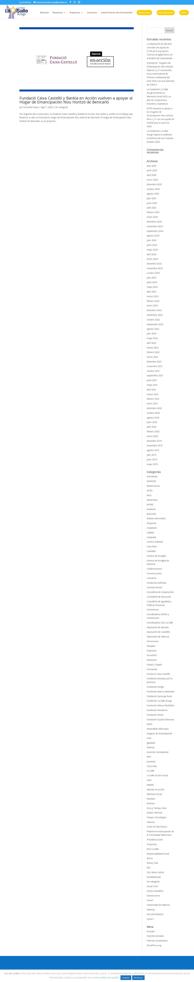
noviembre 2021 (155, 366)
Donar (184, 12)
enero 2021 (152, 403)
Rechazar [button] (138, 977)
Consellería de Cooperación (160, 592)
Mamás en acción (155, 789)
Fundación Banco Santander (160, 691)
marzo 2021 (153, 394)
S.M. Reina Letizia (155, 872)
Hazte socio (144, 12)
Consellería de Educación (159, 596)
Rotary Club (152, 862)
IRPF (149, 756)
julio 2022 (151, 333)
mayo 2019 (152, 464)
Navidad (151, 798)
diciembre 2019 (154, 440)
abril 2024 (151, 254)
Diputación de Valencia (158, 636)
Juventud (151, 761)
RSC (149, 867)
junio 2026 (152, 170)
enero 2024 (152, 258)
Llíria (149, 780)
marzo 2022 (153, 347)
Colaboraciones (154, 568)
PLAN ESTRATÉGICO (157, 826)
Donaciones (153, 641)
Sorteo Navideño (155, 890)
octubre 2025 (153, 189)
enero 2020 (152, 436)
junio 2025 (152, 203)
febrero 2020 (153, 431)
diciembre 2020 (154, 408)
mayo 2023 (152, 286)
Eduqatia (151, 645)
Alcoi (149, 495)
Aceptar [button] (125, 977)
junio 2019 (152, 459)
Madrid (150, 784)
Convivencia (152, 609)
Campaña (151, 537)
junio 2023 (152, 282)
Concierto (151, 578)
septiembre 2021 (155, 375)
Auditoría (151, 509)
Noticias (44, 13)
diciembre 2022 (154, 310)
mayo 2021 (152, 384)
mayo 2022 (152, 338)
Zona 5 (150, 918)
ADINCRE (151, 481)
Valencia (151, 909)
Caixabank (152, 527)
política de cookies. (110, 977)
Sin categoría (61, 107)
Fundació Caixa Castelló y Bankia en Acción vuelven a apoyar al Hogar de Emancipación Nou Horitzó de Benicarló (75, 100)
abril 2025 (151, 207)
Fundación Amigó (155, 686)
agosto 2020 (153, 417)
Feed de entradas (155, 935)
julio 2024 (151, 240)
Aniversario (152, 499)
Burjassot (151, 523)
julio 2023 (151, 277)
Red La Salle (153, 849)
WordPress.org (154, 945)
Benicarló (151, 513)
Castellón (151, 551)
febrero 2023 (153, 301)
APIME (150, 504)
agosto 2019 (153, 450)
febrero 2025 (153, 212)
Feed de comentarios (157, 940)
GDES (149, 724)
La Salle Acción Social (157, 775)
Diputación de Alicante (158, 627)
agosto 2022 (153, 328)
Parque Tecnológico (156, 817)
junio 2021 (152, 380)
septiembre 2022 (155, 324)
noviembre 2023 (155, 268)
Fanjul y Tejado (154, 664)
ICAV (149, 738)
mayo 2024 (152, 249)
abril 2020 (151, 426)
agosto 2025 (153, 193)
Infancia (150, 747)
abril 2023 (151, 291)
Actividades (152, 476)
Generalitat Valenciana (158, 728)
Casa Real (151, 546)
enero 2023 (152, 305)
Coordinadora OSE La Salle (160, 622)
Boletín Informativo (156, 518)
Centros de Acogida (156, 555)
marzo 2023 (153, 296)
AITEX (149, 490)
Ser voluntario (165, 12)
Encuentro (152, 655)
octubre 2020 (153, 412)
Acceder (151, 931)
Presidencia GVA (155, 839)
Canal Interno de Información (116, 13)
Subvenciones (153, 895)
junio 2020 (152, 422)
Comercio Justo (154, 573)
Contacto (92, 13)
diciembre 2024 (154, 221)
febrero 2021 (153, 398)
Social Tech (152, 886)
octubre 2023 (153, 273)
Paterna (150, 822)
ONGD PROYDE (154, 812)
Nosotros (58, 13)
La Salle (150, 770)
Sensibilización (154, 877)
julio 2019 (151, 454)
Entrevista (151, 659)
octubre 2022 (153, 319)
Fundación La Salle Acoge (159, 700)
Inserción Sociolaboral (157, 752)
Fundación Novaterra (157, 710)
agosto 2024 (153, 235)
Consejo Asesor (154, 587)
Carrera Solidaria (155, 541)
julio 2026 (151, 165)
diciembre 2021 (154, 361)
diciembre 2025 (154, 184)
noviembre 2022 (155, 314)
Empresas (151, 650)
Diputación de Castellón (158, 631)
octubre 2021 (153, 370)
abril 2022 (151, 342)
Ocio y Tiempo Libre (157, 808)
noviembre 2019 (155, 445)
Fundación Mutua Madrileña (160, 705)
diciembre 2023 (154, 263)
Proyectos (75, 13)
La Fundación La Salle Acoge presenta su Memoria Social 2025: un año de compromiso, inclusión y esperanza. (159, 96)
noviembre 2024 (155, 226)
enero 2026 (152, 179)
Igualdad (151, 742)
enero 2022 (152, 356)
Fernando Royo (30, 107)
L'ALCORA (152, 766)
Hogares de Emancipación (159, 733)
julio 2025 (151, 198)
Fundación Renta (155, 714)
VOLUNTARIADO (155, 914)
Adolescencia (153, 485)
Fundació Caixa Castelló (158, 673)
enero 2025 (152, 216)
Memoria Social (154, 794)
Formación (152, 669)
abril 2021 (151, 389)
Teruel (150, 900)
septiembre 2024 (155, 231)
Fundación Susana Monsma (160, 719)
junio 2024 (152, 244)
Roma (150, 858)
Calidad (150, 532)
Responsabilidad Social (158, 853)
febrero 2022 (153, 352)
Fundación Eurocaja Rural (159, 696)
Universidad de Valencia (158, 904)
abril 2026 (151, 175)
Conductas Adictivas (156, 582)
